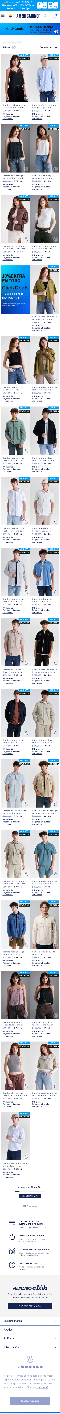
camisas (20, 42)
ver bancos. (8, 119)
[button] (2, 16)
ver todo (11, 42)
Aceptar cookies (30, 1401)
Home (4, 42)
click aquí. (42, 1387)
